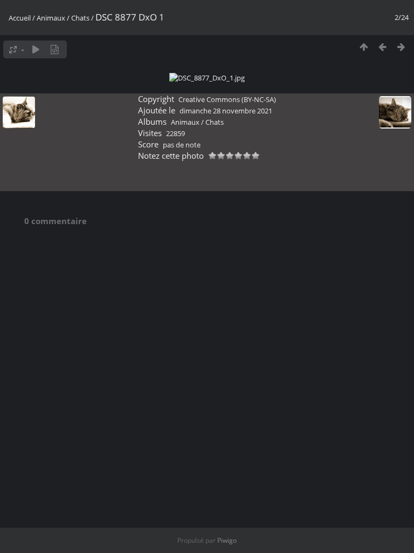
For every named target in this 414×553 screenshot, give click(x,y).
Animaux (51, 18)
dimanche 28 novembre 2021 (226, 111)
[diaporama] (35, 49)
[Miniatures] (363, 47)
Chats (80, 18)
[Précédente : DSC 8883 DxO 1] (382, 47)
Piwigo (227, 540)
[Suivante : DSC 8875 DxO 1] (401, 47)
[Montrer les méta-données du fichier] (54, 49)
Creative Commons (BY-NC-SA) (227, 99)
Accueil (20, 18)
